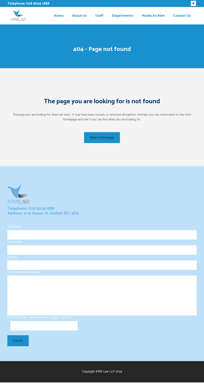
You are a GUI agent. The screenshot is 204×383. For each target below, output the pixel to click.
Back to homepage (102, 137)
